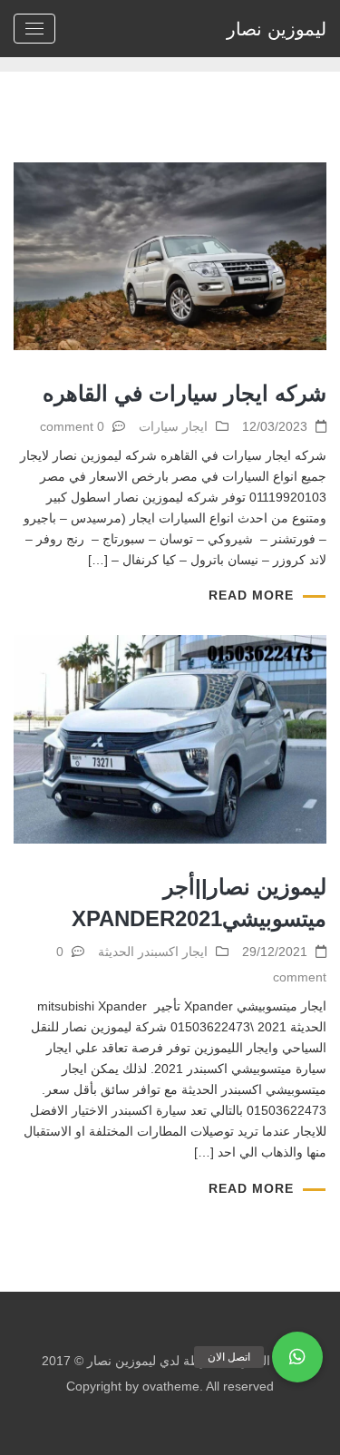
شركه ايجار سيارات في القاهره (184, 393)
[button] (297, 1357)
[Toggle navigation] (34, 29)
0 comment (72, 426)
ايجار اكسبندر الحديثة (153, 951)
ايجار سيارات (173, 426)
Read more (251, 595)
